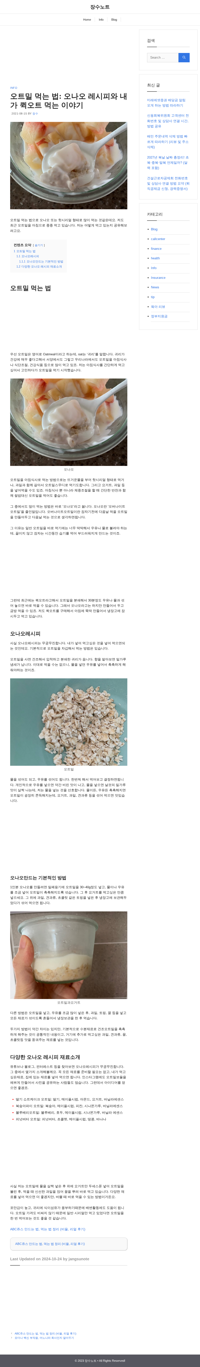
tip (152, 297)
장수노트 (100, 7)
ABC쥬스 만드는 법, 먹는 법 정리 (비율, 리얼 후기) (47, 1229)
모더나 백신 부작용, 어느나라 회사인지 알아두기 (44, 1337)
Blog (114, 19)
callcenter (158, 239)
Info (101, 19)
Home (87, 19)
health (155, 258)
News (155, 287)
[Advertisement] (68, 57)
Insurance (158, 278)
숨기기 (39, 245)
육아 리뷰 (158, 307)
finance (156, 249)
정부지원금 (159, 316)
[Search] (184, 57)
